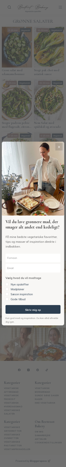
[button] (33, 288)
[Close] (59, 146)
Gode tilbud (18, 299)
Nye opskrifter (20, 284)
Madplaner (17, 289)
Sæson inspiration (22, 294)
